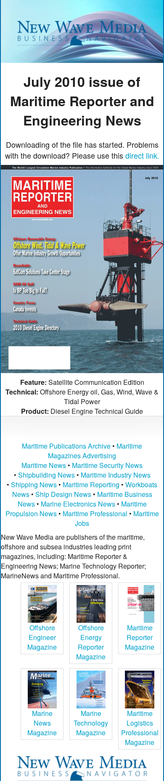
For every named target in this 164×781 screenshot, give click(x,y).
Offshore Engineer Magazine (42, 637)
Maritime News (43, 465)
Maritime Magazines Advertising (95, 450)
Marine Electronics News (78, 504)
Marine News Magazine (42, 722)
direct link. (142, 155)
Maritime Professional (95, 513)
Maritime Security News (107, 465)
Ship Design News (64, 494)
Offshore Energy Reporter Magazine (91, 642)
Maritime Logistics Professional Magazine (140, 727)
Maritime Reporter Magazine (139, 637)
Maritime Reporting (91, 484)
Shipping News (34, 484)
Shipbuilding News (46, 475)
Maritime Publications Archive (66, 446)
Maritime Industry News (116, 475)
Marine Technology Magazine (91, 722)
